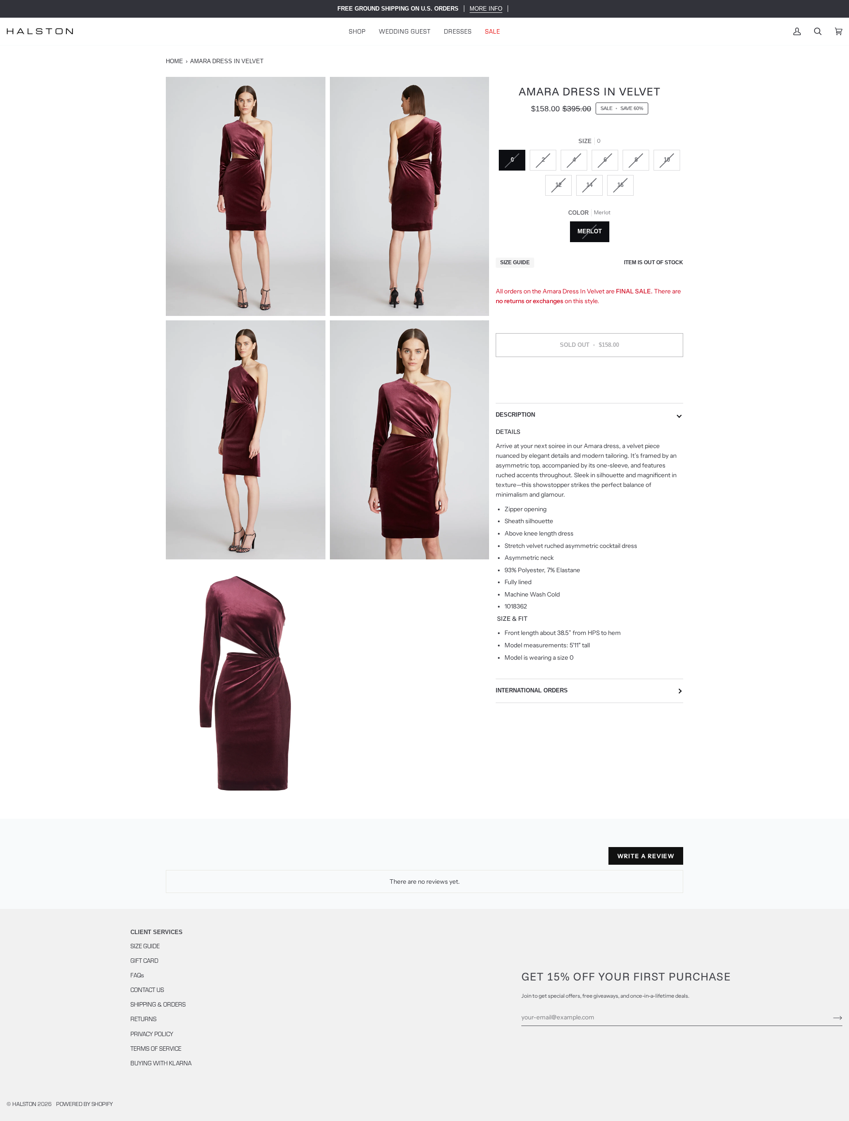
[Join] (830, 1017)
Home (174, 61)
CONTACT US (147, 989)
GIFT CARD (144, 960)
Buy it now (589, 382)
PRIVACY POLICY (151, 1033)
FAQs (137, 975)
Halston (24, 1103)
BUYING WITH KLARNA (160, 1063)
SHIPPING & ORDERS (158, 1004)
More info (486, 8)
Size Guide (515, 262)
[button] (357, 31)
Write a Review (645, 855)
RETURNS (143, 1018)
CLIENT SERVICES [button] (156, 932)
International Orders (532, 690)
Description (515, 415)
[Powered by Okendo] (205, 859)
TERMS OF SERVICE (155, 1048)
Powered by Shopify (84, 1103)
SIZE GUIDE (145, 946)
